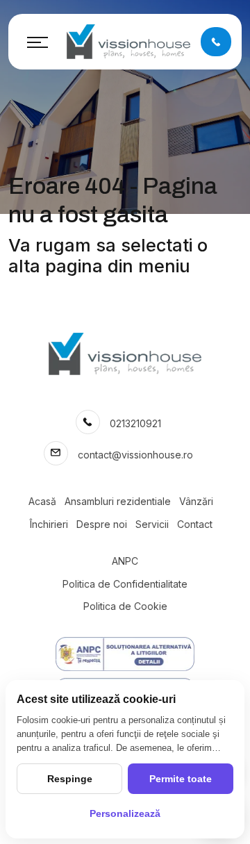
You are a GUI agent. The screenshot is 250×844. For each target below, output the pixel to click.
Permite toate (180, 778)
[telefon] (216, 41)
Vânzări (196, 501)
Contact (194, 524)
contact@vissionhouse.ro (135, 455)
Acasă (42, 501)
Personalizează (125, 813)
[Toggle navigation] (37, 41)
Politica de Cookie (125, 606)
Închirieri (49, 524)
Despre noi (101, 524)
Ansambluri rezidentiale (118, 501)
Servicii (152, 524)
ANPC (125, 561)
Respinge (69, 778)
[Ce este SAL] (125, 654)
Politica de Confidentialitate (125, 584)
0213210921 (135, 423)
